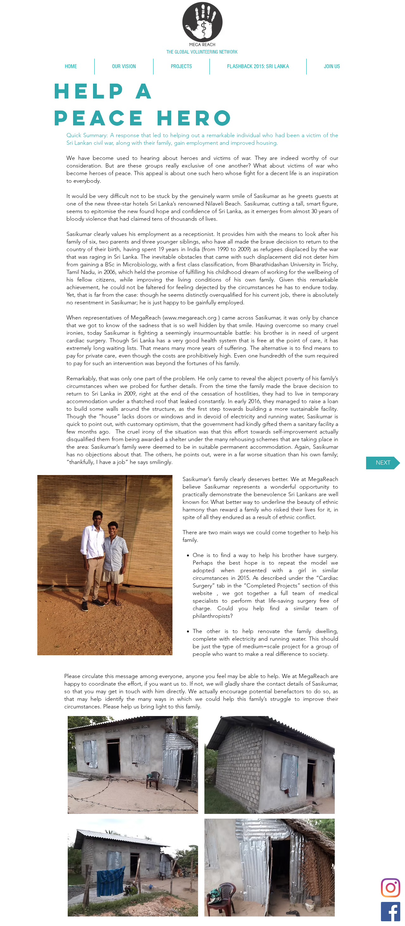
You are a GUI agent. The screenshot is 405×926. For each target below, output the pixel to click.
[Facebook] (390, 911)
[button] (133, 765)
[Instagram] (390, 887)
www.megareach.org (190, 317)
